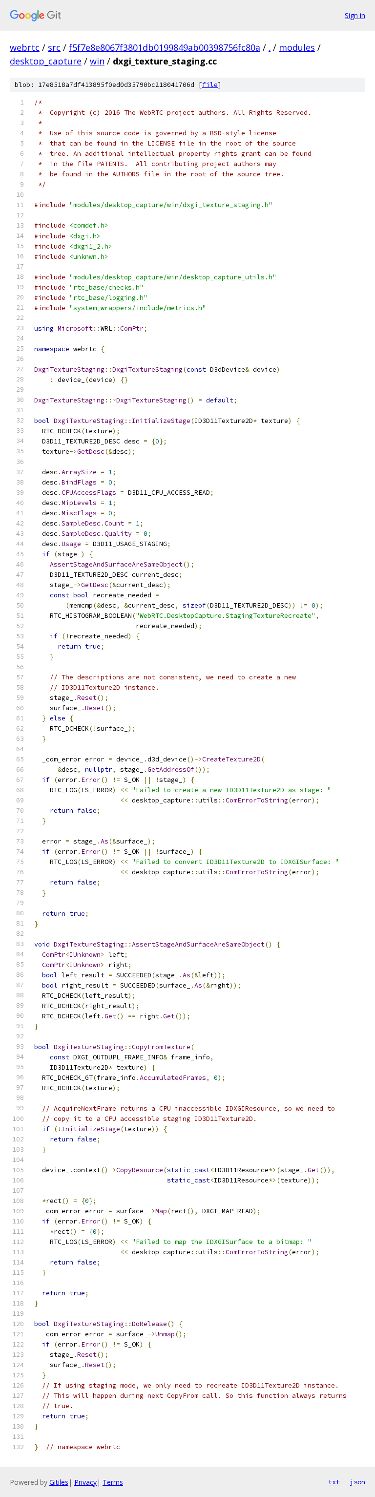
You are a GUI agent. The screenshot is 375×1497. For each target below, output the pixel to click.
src (54, 47)
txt (334, 1481)
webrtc (25, 47)
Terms (113, 1482)
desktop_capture (46, 61)
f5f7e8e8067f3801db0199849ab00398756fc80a (164, 47)
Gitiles (58, 1482)
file (210, 85)
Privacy (85, 1482)
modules (297, 47)
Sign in (355, 15)
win (97, 61)
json (357, 1481)
